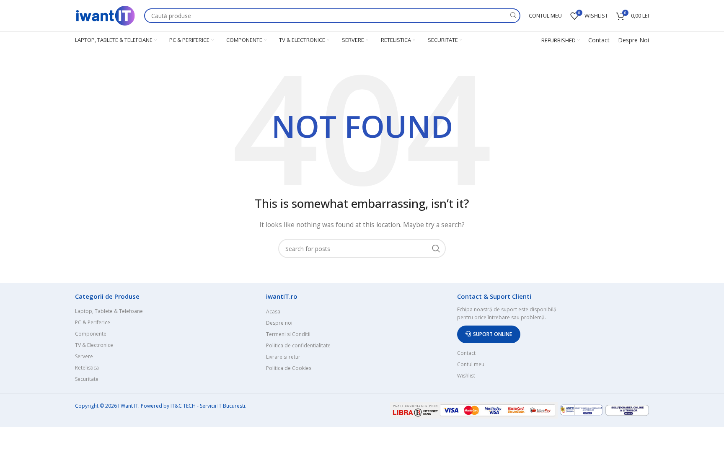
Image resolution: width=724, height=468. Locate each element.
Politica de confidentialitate (298, 345)
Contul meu (470, 364)
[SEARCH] (513, 15)
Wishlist (466, 375)
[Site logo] (105, 15)
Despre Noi (633, 40)
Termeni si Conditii (288, 334)
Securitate (86, 379)
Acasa (273, 311)
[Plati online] (474, 409)
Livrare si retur (283, 356)
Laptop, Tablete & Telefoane (109, 311)
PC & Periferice (92, 322)
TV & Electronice (94, 345)
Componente (90, 333)
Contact (599, 40)
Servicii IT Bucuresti (222, 405)
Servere (84, 356)
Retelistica (87, 367)
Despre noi (279, 322)
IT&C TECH (183, 405)
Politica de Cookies (288, 368)
